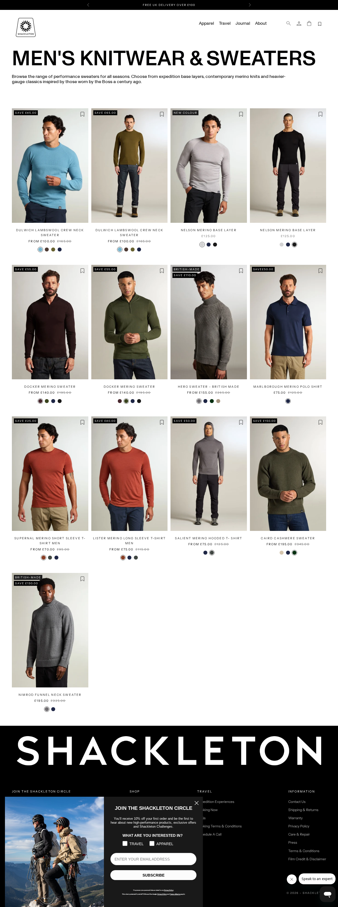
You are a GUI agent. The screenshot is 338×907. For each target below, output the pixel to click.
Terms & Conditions (303, 851)
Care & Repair (299, 834)
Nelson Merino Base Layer (209, 230)
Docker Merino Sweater (50, 386)
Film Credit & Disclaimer (307, 859)
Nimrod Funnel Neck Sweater (50, 695)
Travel (225, 23)
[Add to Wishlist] (82, 114)
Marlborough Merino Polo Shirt (288, 386)
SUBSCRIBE (154, 875)
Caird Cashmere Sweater (288, 538)
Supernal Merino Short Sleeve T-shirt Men (50, 540)
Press (292, 842)
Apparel (206, 23)
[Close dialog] (196, 803)
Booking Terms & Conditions (219, 826)
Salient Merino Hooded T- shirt (208, 538)
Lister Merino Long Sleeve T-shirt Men (129, 540)
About (260, 23)
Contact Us (297, 801)
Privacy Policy (298, 826)
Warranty (295, 818)
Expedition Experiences (215, 801)
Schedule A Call (209, 834)
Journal (243, 23)
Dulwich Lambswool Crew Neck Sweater (50, 232)
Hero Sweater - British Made (209, 386)
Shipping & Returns (303, 810)
